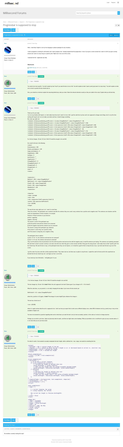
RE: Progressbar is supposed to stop (35, 22)
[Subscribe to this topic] (118, 25)
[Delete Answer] (38, 98)
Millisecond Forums (13, 22)
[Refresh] (118, 429)
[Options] (118, 43)
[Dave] (7, 83)
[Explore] (118, 2)
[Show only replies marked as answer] (116, 25)
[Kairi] (7, 50)
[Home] (11, 3)
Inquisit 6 (22, 22)
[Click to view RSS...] (24, 35)
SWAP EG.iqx (32, 67)
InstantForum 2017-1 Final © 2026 (64, 439)
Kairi (5, 43)
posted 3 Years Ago (32, 43)
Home (4, 22)
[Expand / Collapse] (118, 425)
